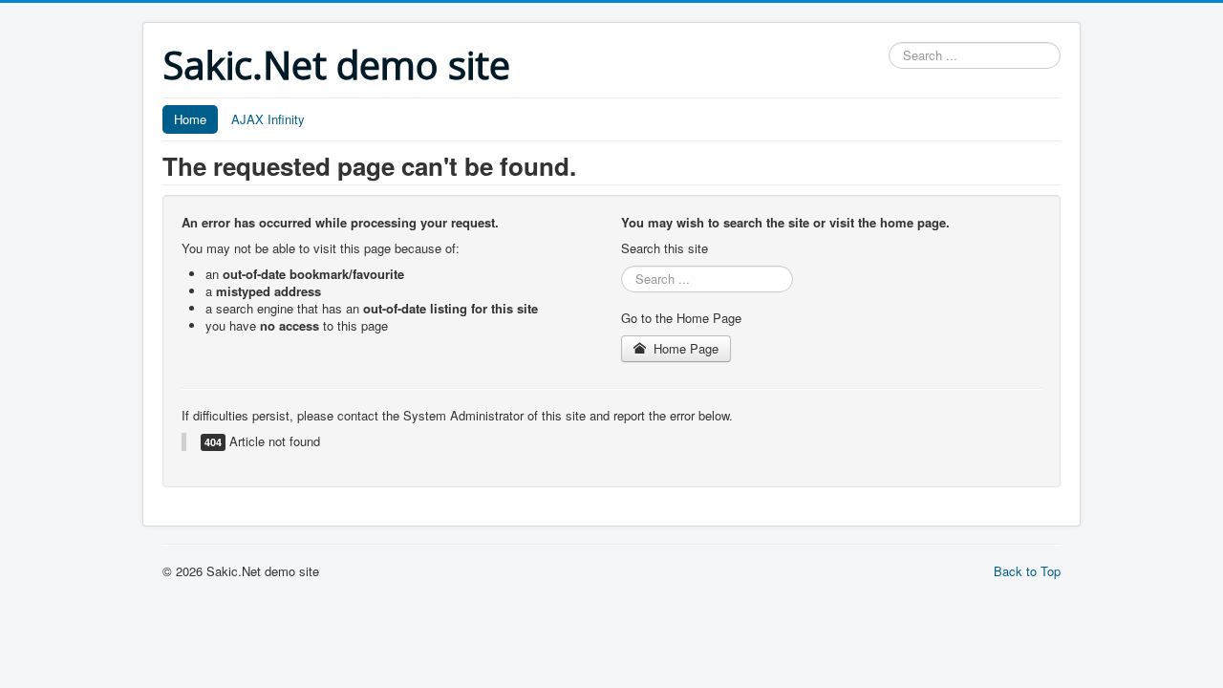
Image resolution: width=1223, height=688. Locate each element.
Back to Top (1027, 571)
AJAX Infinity (268, 119)
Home (190, 119)
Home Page (684, 348)
